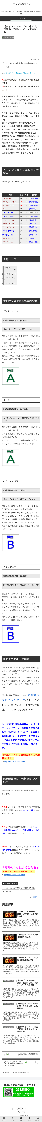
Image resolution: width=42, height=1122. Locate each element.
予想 (33, 888)
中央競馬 (25, 888)
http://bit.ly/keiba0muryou (14, 762)
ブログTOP (21, 1112)
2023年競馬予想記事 (11, 884)
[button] (37, 558)
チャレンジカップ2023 (11, 888)
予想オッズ (7, 891)
